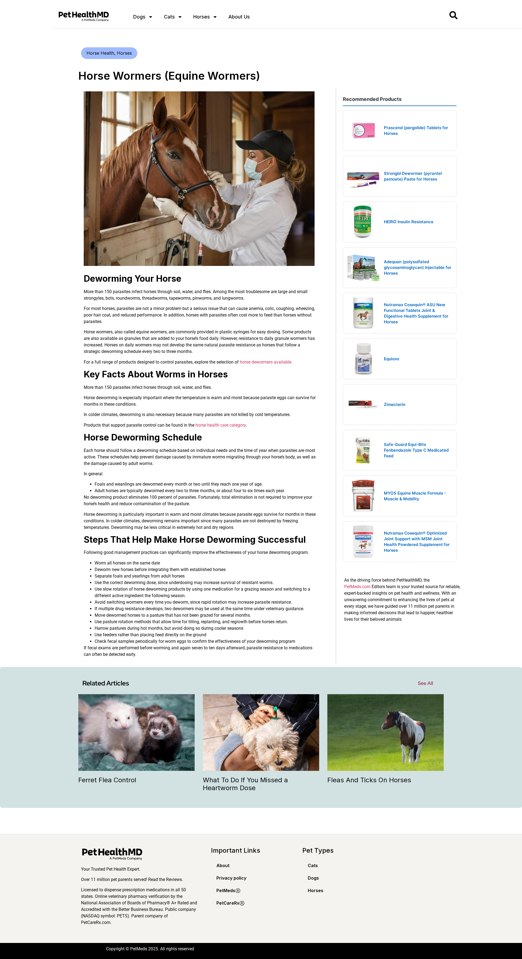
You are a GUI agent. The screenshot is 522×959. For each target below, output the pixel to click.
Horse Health (100, 53)
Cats (169, 17)
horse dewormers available (265, 362)
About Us (239, 17)
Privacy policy (231, 878)
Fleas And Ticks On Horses (369, 780)
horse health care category (220, 425)
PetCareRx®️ (230, 903)
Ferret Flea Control (107, 780)
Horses (201, 17)
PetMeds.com (357, 586)
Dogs (139, 17)
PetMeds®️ (228, 890)
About (222, 865)
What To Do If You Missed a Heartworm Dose (245, 784)
